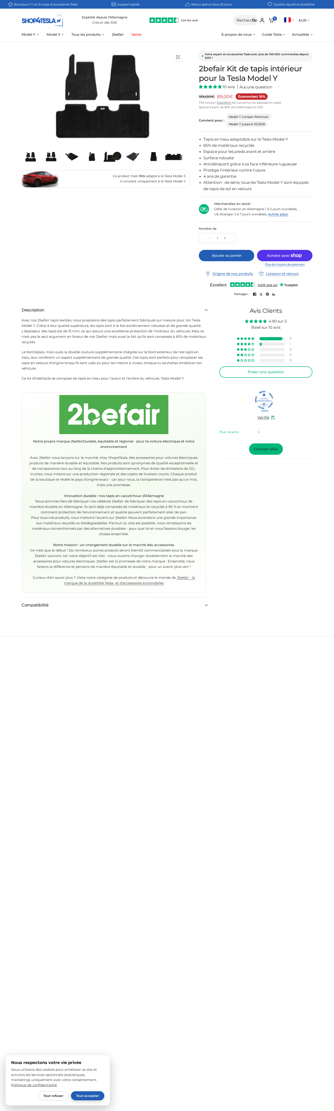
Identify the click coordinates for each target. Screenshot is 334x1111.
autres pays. (278, 214)
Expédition (224, 102)
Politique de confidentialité (34, 1085)
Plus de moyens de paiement (285, 264)
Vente (136, 34)
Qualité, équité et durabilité (294, 4)
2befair (118, 34)
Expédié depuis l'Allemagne (104, 17)
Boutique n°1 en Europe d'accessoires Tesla (45, 4)
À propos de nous (236, 34)
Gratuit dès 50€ (104, 22)
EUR (302, 20)
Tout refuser (53, 1096)
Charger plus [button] (266, 449)
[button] (211, 87)
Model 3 (53, 34)
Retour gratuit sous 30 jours (211, 4)
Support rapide (128, 4)
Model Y (28, 34)
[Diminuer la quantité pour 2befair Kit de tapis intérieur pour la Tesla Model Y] (210, 238)
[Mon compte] (262, 20)
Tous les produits (86, 34)
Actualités (300, 34)
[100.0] (264, 400)
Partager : (241, 294)
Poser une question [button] (266, 372)
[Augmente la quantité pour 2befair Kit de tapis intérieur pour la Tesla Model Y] (225, 238)
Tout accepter (87, 1096)
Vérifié (263, 417)
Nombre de (208, 228)
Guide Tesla (272, 34)
